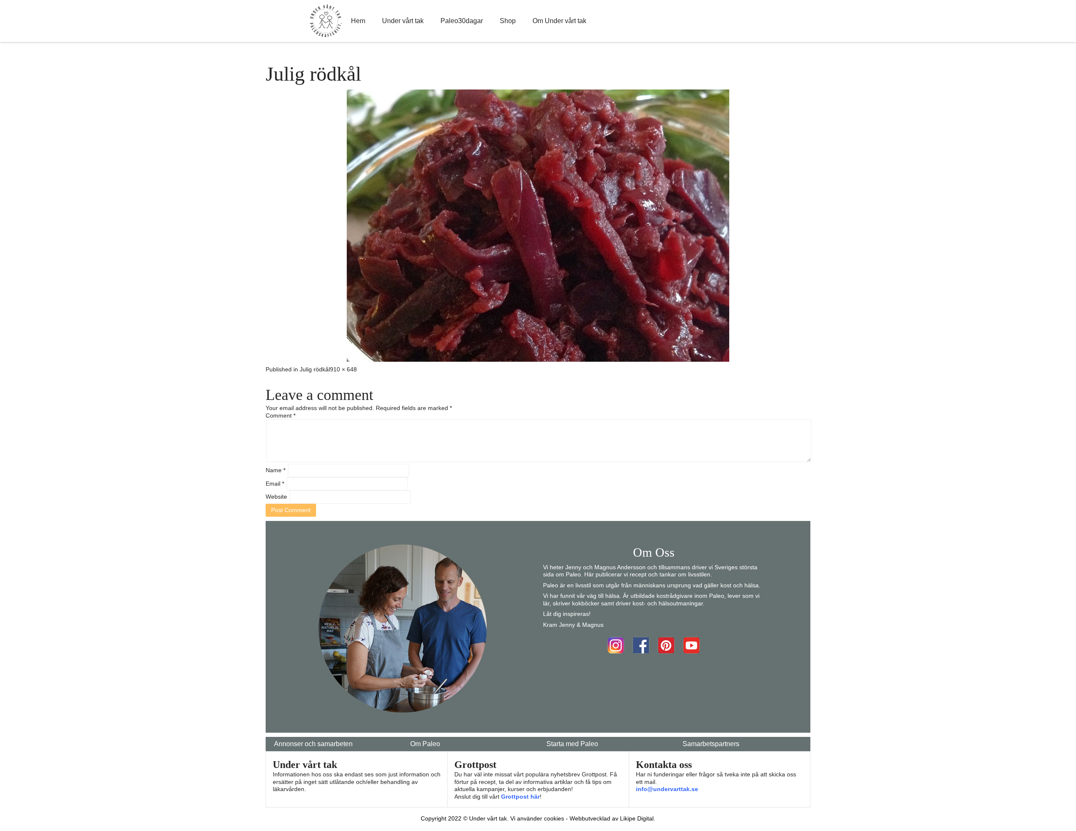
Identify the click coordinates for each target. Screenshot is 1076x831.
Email (275, 483)
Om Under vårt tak (559, 20)
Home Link (326, 21)
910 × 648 (343, 369)
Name (275, 470)
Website (276, 496)
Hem (358, 20)
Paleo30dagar (461, 20)
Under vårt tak (403, 20)
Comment (280, 415)
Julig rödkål (315, 369)
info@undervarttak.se (667, 789)
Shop (508, 20)
